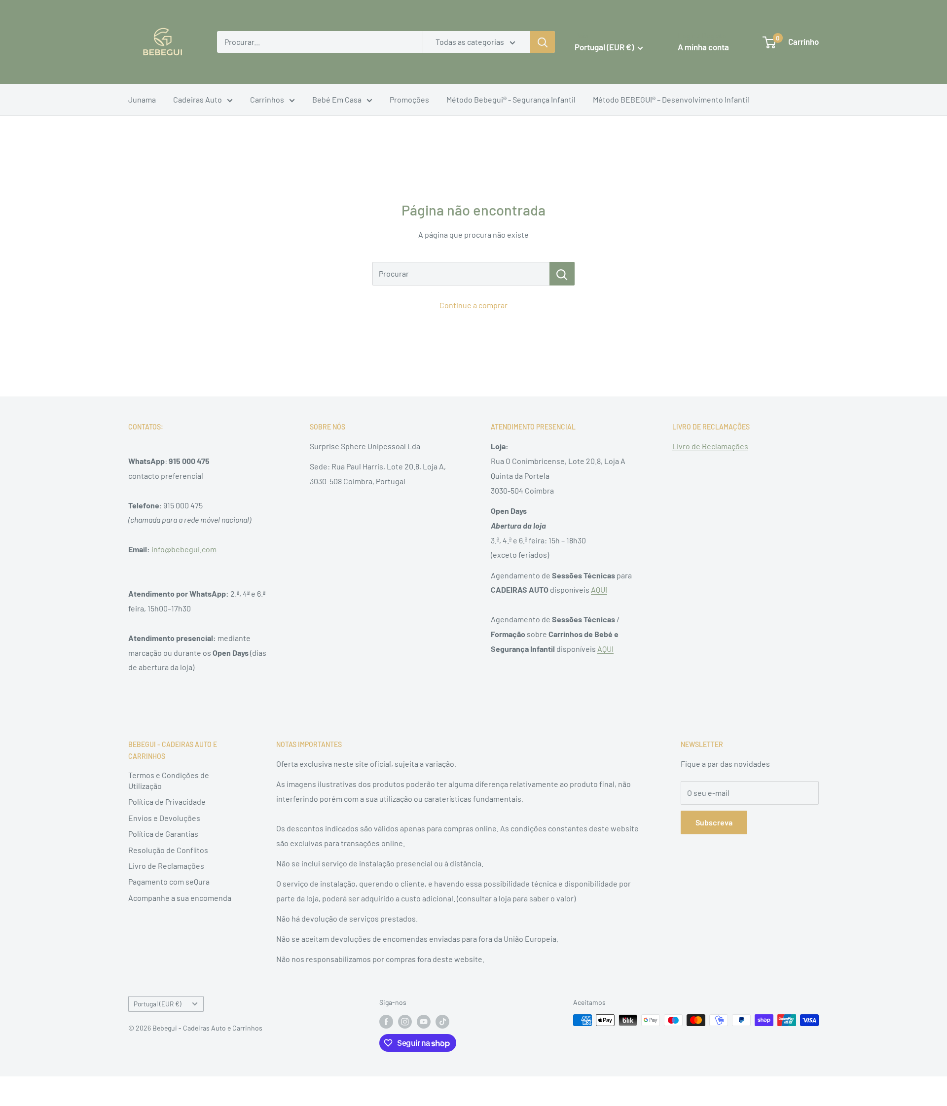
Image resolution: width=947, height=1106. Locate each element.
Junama (142, 99)
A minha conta (703, 47)
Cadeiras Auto (197, 99)
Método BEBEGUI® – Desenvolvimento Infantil (671, 99)
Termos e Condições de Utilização (168, 780)
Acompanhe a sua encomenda (179, 897)
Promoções (409, 99)
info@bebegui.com (184, 549)
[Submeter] (542, 42)
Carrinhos (267, 99)
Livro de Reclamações (710, 446)
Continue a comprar (473, 305)
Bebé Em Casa (337, 99)
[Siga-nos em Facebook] (386, 1021)
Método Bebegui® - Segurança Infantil (511, 99)
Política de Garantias (163, 833)
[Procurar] (562, 273)
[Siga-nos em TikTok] (442, 1021)
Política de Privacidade (167, 801)
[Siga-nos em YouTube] (424, 1021)
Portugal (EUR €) (158, 1003)
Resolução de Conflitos (168, 850)
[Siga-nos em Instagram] (405, 1021)
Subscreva (713, 822)
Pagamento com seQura (169, 881)
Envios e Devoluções (164, 817)
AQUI (599, 589)
